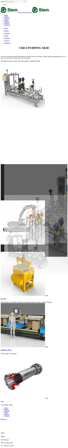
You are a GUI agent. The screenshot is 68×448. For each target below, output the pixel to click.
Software (6, 414)
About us (6, 416)
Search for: (4, 1)
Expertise (6, 411)
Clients (6, 412)
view (46, 295)
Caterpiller (3, 247)
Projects (6, 409)
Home (6, 408)
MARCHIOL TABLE (6, 350)
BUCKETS (3, 298)
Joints (2, 401)
